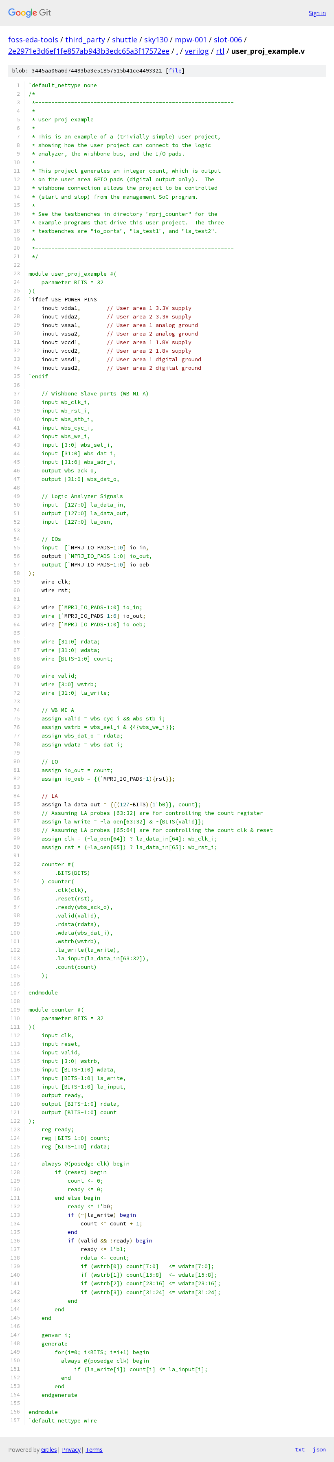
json (319, 1449)
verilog (197, 51)
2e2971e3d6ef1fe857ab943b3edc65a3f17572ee (88, 51)
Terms (94, 1449)
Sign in (317, 13)
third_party (85, 39)
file (175, 70)
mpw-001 (191, 39)
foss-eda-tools (33, 39)
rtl (220, 51)
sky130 (156, 39)
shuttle (124, 39)
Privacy (71, 1449)
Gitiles (49, 1449)
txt (300, 1449)
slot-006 (228, 39)
